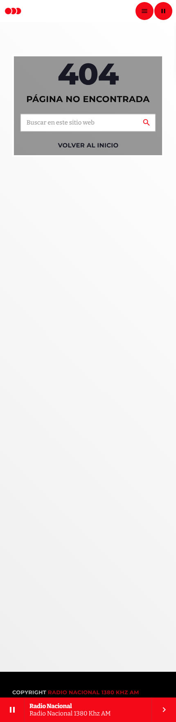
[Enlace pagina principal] (13, 11)
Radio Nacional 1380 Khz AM (93, 692)
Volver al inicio (88, 145)
